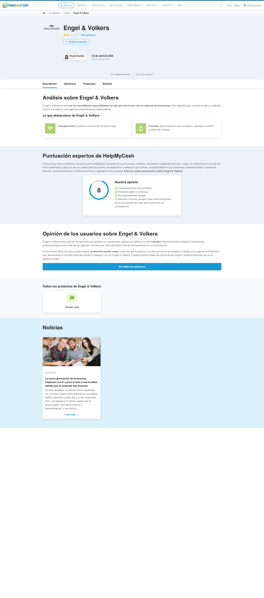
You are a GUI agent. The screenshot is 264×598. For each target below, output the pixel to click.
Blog (236, 5)
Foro (229, 5)
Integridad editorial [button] (122, 74)
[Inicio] (15, 5)
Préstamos (133, 5)
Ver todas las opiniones (132, 266)
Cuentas (81, 5)
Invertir (166, 5)
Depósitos (98, 5)
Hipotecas (115, 5)
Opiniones (70, 83)
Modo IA (68, 5)
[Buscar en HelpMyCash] (220, 5)
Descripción (50, 83)
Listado (67, 12)
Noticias (107, 83)
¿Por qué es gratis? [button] (144, 74)
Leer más (70, 414)
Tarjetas (151, 5)
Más (179, 5)
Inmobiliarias (54, 12)
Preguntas (89, 83)
